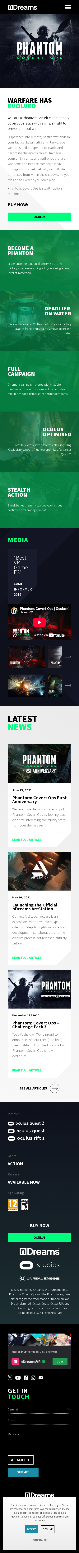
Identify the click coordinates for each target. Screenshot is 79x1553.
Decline (48, 1529)
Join (60, 1361)
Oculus (40, 216)
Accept (31, 1529)
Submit (23, 1472)
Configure (40, 1540)
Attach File (20, 1460)
